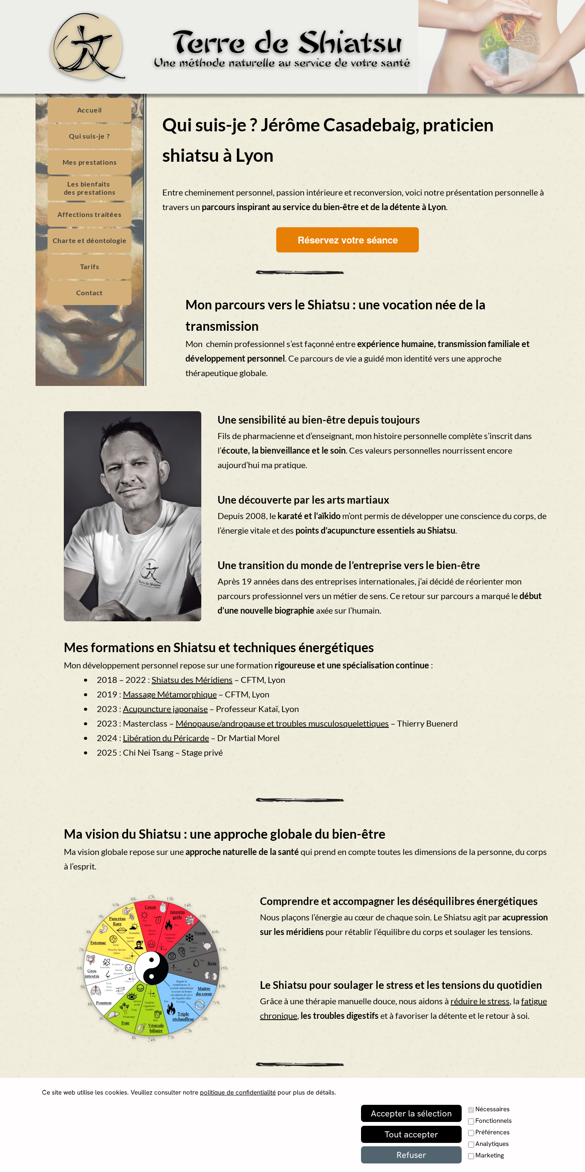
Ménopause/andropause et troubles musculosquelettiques (282, 723)
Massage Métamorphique (170, 694)
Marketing (489, 1155)
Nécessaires (492, 1109)
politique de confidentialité (238, 1092)
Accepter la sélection (411, 1113)
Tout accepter (411, 1134)
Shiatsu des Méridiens (192, 679)
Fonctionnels (493, 1120)
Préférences (492, 1132)
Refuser (411, 1154)
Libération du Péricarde (166, 738)
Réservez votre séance (348, 239)
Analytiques (492, 1143)
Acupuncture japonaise (165, 708)
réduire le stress (480, 1001)
